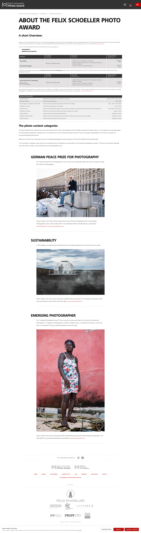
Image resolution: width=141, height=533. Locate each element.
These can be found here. (87, 91)
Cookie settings (106, 529)
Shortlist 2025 (66, 474)
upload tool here (100, 43)
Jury (76, 474)
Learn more (79, 530)
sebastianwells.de (41, 226)
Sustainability (43, 13)
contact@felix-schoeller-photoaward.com (70, 477)
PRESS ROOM (94, 474)
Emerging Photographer (55, 13)
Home (35, 474)
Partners (84, 474)
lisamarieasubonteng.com (77, 438)
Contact (104, 474)
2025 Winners (54, 474)
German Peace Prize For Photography (28, 13)
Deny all (118, 529)
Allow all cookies (131, 529)
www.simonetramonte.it (75, 301)
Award (44, 474)
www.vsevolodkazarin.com (56, 226)
